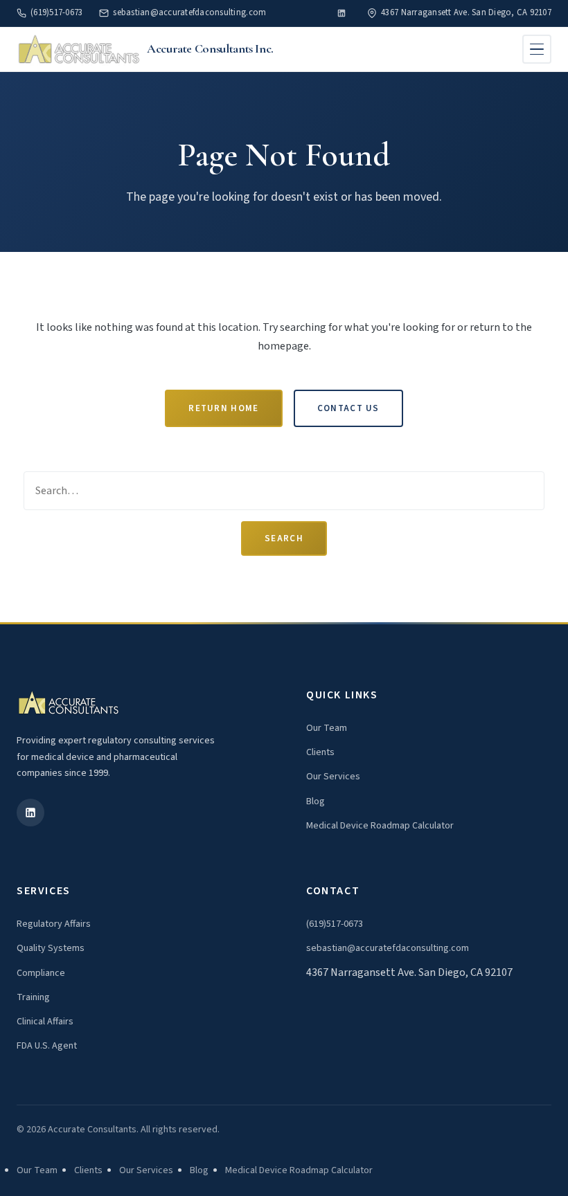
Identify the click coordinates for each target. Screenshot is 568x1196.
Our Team (326, 728)
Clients (320, 752)
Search (284, 538)
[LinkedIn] (341, 13)
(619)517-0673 (56, 12)
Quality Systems (51, 948)
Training (33, 997)
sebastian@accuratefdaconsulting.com (189, 12)
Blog (315, 801)
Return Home (223, 408)
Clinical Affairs (45, 1022)
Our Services (333, 776)
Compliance (41, 973)
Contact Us (348, 408)
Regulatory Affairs (54, 924)
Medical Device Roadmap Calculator (380, 826)
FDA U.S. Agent (47, 1046)
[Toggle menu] (536, 49)
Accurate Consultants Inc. (210, 48)
